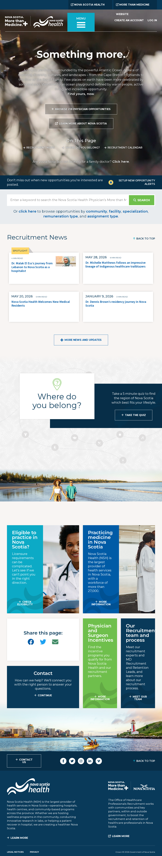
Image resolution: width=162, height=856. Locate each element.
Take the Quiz (135, 415)
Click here (120, 162)
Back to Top (145, 238)
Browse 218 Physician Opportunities (83, 109)
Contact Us (26, 761)
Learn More (19, 837)
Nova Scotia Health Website (88, 6)
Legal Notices (15, 852)
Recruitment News (40, 147)
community (96, 211)
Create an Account (129, 20)
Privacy (34, 852)
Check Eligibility (25, 603)
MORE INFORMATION (101, 603)
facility (115, 211)
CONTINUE (45, 695)
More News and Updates (83, 339)
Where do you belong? (82, 147)
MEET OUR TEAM (140, 698)
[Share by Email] (55, 642)
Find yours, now (81, 94)
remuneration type (60, 216)
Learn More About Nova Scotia (83, 123)
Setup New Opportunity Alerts (137, 182)
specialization (135, 211)
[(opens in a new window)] (31, 642)
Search (143, 200)
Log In (152, 20)
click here (27, 211)
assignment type (102, 216)
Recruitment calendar (125, 147)
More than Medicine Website (132, 6)
